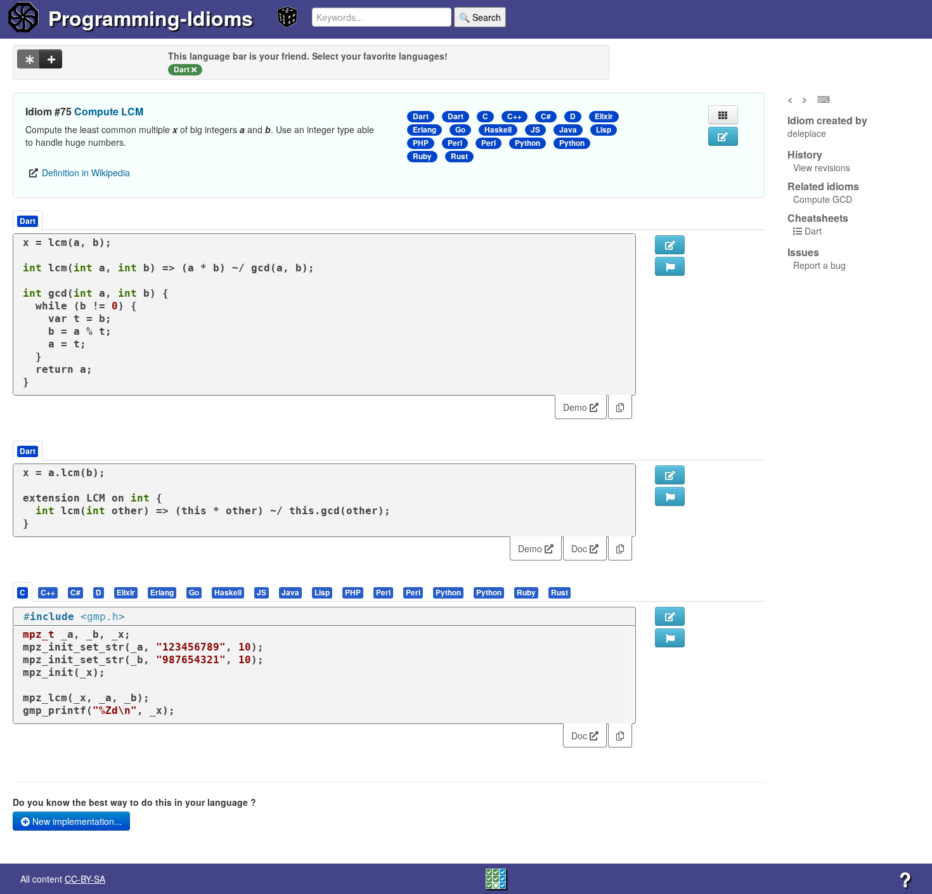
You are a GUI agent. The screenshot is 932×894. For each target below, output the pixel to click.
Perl (455, 143)
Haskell (498, 129)
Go (460, 129)
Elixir (604, 116)
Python (527, 143)
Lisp (603, 129)
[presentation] (22, 592)
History (804, 154)
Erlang (424, 129)
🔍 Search (480, 17)
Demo (576, 407)
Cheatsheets (817, 218)
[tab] (23, 592)
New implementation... (76, 821)
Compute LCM (108, 111)
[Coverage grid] (496, 877)
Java (568, 129)
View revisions (821, 167)
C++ (514, 116)
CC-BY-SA (85, 878)
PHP (421, 143)
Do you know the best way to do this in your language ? (134, 802)
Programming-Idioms (150, 17)
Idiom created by (827, 120)
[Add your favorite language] (50, 58)
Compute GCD (822, 199)
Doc (580, 548)
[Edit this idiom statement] (723, 136)
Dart (421, 116)
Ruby (422, 156)
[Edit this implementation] (670, 474)
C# (546, 116)
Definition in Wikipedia (86, 172)
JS (535, 129)
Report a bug (819, 265)
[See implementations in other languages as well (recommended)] (28, 58)
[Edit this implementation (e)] (670, 244)
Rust (459, 156)
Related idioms (823, 186)
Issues (803, 252)
